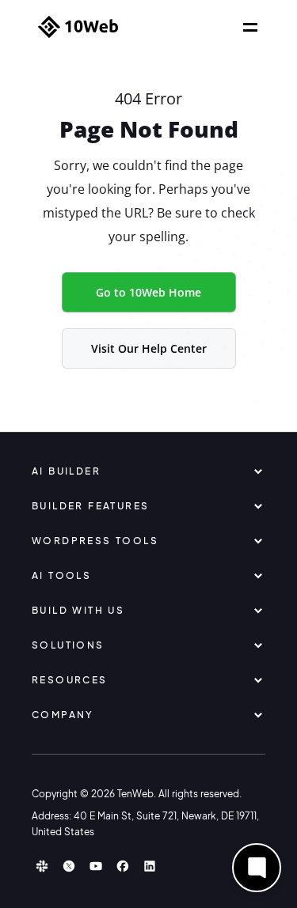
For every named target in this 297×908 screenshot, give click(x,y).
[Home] (78, 27)
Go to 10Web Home (148, 292)
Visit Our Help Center (149, 348)
